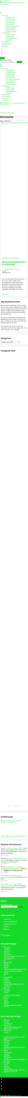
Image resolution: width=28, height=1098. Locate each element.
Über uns (6, 45)
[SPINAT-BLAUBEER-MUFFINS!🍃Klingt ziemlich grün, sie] (23, 572)
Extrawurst (6, 33)
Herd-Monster (10, 22)
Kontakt (5, 46)
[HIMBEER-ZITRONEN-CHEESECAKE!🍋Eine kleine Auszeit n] (5, 572)
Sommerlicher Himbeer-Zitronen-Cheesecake (11, 876)
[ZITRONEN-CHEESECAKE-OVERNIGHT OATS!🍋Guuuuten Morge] (14, 703)
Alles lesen (5, 294)
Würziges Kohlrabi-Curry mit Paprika (14, 1047)
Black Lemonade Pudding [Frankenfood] (13, 263)
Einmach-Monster (11, 31)
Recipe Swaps (10, 36)
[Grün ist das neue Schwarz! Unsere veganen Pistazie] (5, 423)
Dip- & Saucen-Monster (13, 26)
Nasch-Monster (10, 29)
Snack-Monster (10, 21)
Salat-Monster (10, 17)
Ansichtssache (7, 43)
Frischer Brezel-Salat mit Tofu (13, 848)
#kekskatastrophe (11, 38)
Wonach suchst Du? (6, 60)
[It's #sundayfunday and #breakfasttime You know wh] (23, 664)
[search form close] (0, 64)
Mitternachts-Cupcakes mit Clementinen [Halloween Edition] (12, 867)
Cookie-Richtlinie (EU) (10, 924)
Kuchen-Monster (11, 27)
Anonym (3, 875)
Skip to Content (4, 1)
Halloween (9, 40)
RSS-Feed (6, 929)
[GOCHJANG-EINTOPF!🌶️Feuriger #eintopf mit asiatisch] (14, 559)
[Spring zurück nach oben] (0, 1097)
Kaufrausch (6, 41)
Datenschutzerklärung (10, 921)
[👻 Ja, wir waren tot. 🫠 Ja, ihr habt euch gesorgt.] (23, 427)
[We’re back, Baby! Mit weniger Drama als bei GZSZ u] (14, 432)
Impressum (7, 919)
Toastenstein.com (15, 1095)
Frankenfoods (10, 34)
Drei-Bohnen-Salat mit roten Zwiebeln (15, 1059)
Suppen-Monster (11, 19)
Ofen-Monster (10, 24)
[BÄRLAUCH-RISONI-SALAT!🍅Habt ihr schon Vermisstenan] (5, 719)
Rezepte (5, 15)
